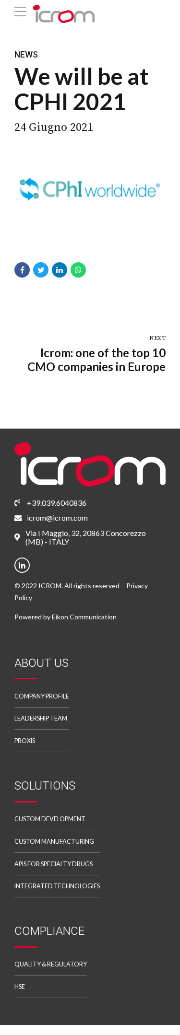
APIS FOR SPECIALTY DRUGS (53, 864)
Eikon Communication (84, 617)
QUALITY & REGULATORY (50, 964)
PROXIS (24, 740)
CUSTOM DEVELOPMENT (49, 819)
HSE (19, 986)
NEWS (26, 54)
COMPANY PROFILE (41, 696)
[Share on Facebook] (22, 270)
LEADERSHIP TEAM (40, 718)
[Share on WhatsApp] (78, 270)
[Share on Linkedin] (59, 270)
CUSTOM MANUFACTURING (54, 841)
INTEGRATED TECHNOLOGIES (57, 886)
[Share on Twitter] (40, 270)
